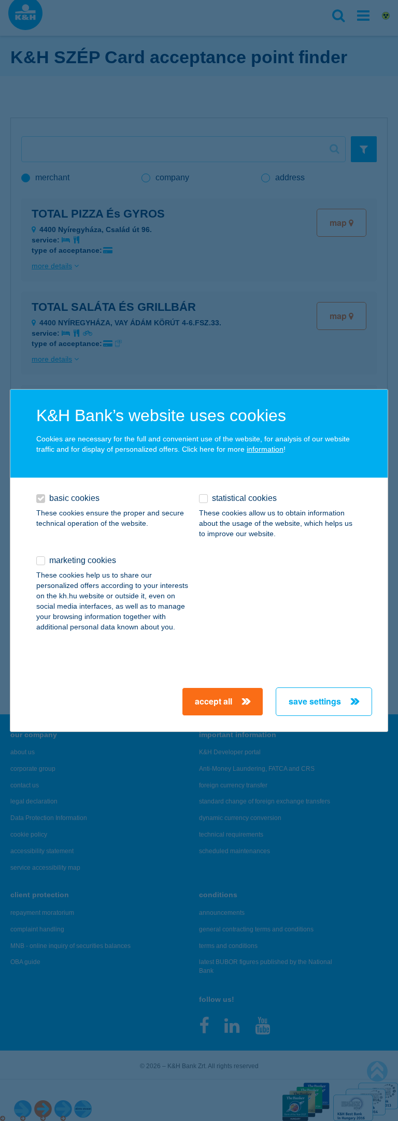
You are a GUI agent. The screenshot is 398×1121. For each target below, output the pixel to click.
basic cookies (74, 498)
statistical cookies (244, 498)
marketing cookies (82, 560)
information (265, 449)
